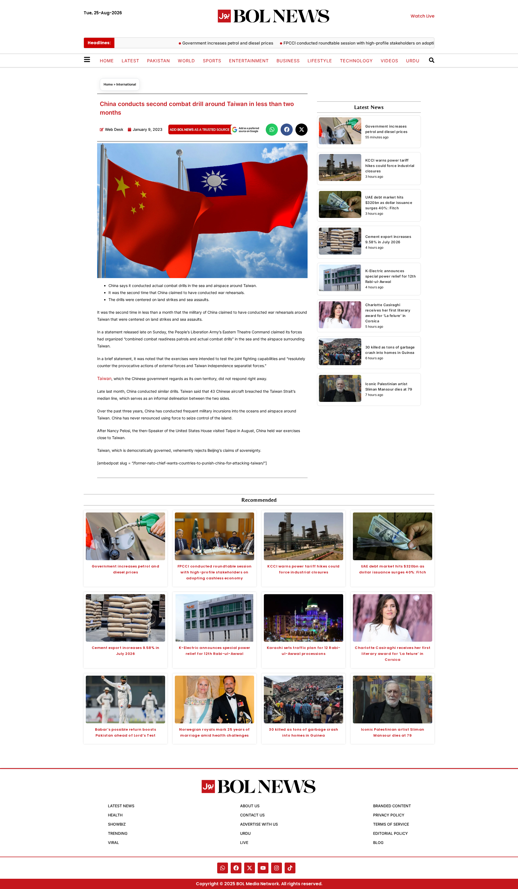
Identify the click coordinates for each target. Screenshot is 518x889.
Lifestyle (320, 60)
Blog (378, 842)
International (126, 84)
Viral (113, 842)
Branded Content (392, 805)
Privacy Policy (388, 815)
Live (244, 842)
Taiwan (104, 378)
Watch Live (422, 16)
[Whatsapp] (222, 868)
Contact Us (252, 815)
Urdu (413, 60)
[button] (272, 130)
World (186, 60)
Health (115, 815)
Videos (389, 60)
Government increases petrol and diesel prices (207, 43)
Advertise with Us (259, 824)
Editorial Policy (390, 833)
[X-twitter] (249, 868)
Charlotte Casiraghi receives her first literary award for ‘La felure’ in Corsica (392, 653)
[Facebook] (236, 868)
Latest (130, 60)
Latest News (121, 805)
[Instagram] (276, 868)
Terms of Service (391, 824)
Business (288, 60)
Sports (212, 60)
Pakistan (158, 60)
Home (107, 60)
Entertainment (249, 60)
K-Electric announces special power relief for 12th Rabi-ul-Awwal (390, 276)
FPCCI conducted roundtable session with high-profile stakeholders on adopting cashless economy (359, 43)
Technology (356, 60)
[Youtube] (263, 868)
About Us (250, 805)
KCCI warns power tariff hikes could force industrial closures (389, 165)
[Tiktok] (290, 868)
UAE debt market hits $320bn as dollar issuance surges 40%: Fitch (389, 202)
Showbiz (117, 824)
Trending (117, 833)
